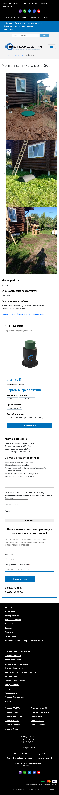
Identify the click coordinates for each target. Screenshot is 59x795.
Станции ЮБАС (11, 729)
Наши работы (7, 6)
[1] (8, 375)
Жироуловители (12, 684)
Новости (27, 3)
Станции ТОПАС (12, 720)
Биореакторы (11, 693)
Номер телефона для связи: (17, 565)
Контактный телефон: (14, 504)
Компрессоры (11, 689)
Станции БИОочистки (14, 697)
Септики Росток (38, 725)
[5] (17, 375)
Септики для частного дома (17, 651)
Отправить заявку (20, 579)
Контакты (49, 3)
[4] (15, 375)
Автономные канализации (16, 664)
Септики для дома (24, 314)
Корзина (9, 23)
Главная (8, 607)
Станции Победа (12, 712)
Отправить (29, 520)
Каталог (19, 3)
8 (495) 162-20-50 (29, 17)
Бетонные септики (13, 676)
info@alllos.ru (29, 747)
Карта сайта (10, 636)
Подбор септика (8, 3)
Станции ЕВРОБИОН (40, 712)
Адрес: (7, 511)
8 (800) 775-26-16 (13, 17)
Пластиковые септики (15, 660)
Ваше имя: (9, 498)
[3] (12, 375)
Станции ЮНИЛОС (39, 708)
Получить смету (29, 425)
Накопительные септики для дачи (20, 672)
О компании (10, 611)
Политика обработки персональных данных (24, 640)
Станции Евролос (12, 725)
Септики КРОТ (37, 720)
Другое (8, 701)
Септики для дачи (40, 314)
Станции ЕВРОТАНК (13, 716)
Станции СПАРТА (12, 708)
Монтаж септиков (38, 3)
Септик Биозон (37, 716)
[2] (10, 375)
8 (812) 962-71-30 (44, 17)
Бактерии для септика (15, 680)
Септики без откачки (14, 668)
